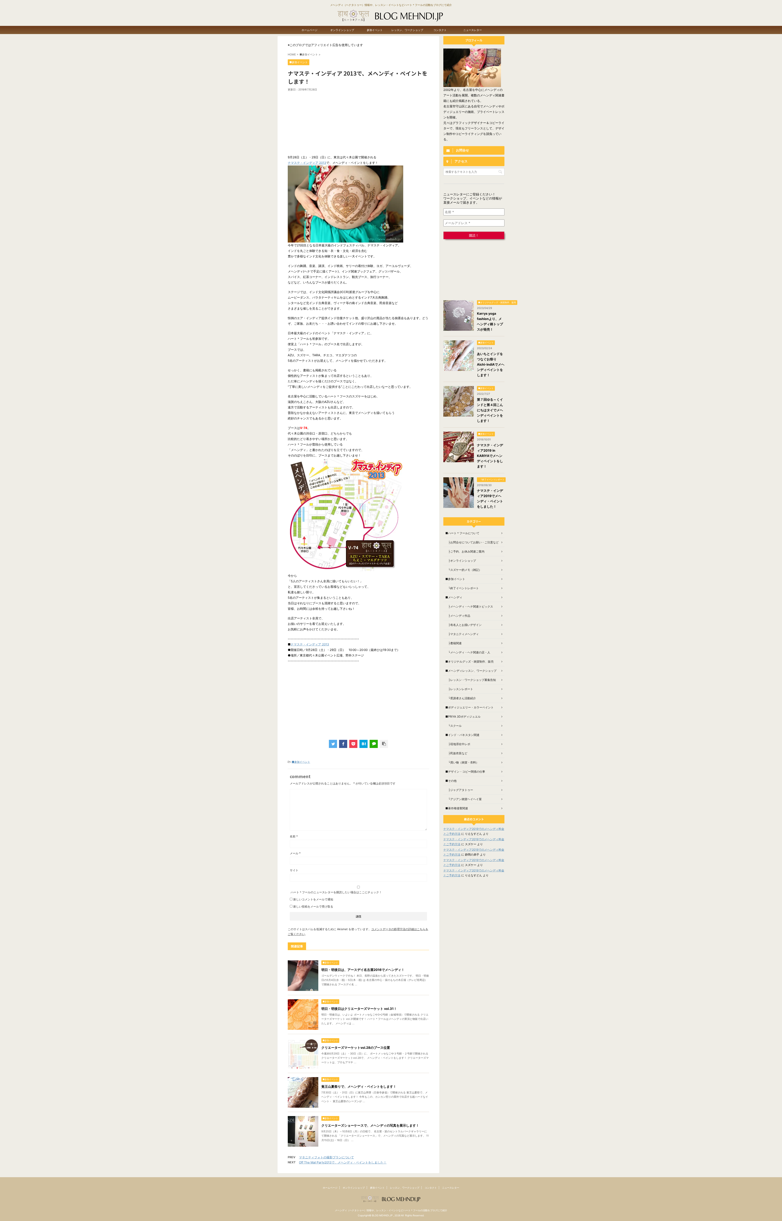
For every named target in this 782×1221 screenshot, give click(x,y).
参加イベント (375, 30)
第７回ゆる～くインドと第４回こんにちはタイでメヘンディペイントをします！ (490, 410)
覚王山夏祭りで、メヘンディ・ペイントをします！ (358, 1086)
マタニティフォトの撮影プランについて (326, 1157)
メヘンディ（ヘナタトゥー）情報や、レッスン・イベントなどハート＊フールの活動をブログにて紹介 (391, 1210)
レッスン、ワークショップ (407, 30)
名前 (294, 836)
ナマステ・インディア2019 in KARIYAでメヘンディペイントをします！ (490, 455)
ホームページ (309, 30)
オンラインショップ (342, 30)
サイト (294, 870)
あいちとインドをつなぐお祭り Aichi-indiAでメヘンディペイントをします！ (490, 364)
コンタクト (440, 30)
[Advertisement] (358, 121)
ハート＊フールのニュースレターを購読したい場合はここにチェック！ (336, 892)
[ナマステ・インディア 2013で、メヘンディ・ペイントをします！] (363, 744)
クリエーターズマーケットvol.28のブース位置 (355, 1048)
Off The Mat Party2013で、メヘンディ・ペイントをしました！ (343, 1162)
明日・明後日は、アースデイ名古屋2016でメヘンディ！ (362, 970)
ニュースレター (472, 30)
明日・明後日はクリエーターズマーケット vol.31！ (359, 1009)
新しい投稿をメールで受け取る (313, 906)
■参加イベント (301, 761)
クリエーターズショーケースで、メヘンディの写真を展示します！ (370, 1125)
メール (295, 853)
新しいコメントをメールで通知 (313, 899)
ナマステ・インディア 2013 (307, 163)
